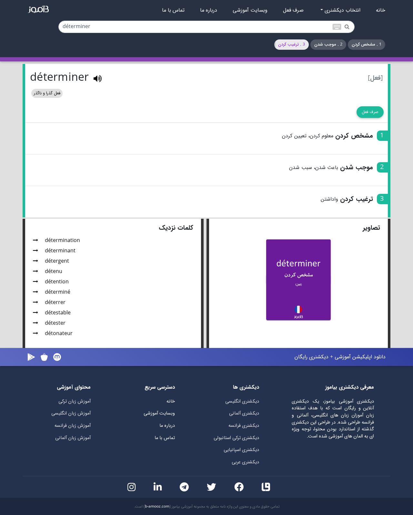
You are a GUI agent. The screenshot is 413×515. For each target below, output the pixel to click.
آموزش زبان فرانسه (73, 425)
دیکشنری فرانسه (243, 425)
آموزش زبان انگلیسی (71, 413)
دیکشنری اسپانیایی (241, 450)
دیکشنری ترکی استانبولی (236, 438)
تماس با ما (173, 10)
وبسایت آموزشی (250, 10)
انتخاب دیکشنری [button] (341, 10)
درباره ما (208, 10)
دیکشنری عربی (245, 462)
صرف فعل (293, 10)
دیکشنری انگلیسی (242, 401)
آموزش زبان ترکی (74, 401)
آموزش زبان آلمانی (73, 438)
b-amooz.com (157, 507)
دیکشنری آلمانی (244, 413)
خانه (380, 10)
